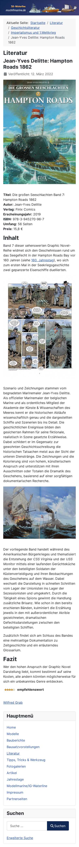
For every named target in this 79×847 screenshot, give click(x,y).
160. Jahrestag (42, 260)
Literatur (13, 753)
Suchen (59, 826)
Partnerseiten (17, 799)
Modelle (13, 734)
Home (11, 727)
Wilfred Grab (13, 702)
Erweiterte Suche (20, 838)
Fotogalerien (16, 766)
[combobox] (27, 825)
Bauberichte (16, 740)
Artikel (12, 773)
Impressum (15, 792)
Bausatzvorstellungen (23, 747)
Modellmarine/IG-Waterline (27, 786)
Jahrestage (15, 779)
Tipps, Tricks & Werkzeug (26, 760)
